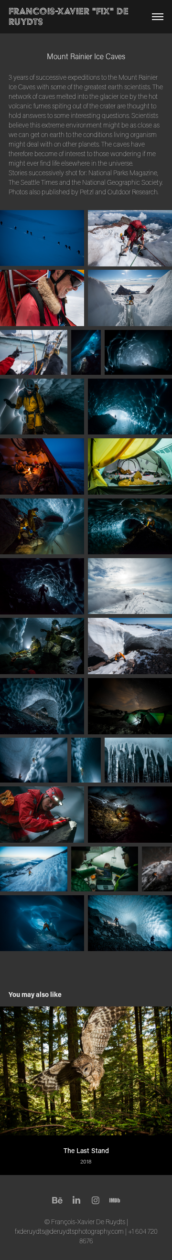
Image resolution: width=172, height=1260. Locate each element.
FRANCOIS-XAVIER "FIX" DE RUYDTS (70, 16)
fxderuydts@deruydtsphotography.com (69, 1231)
